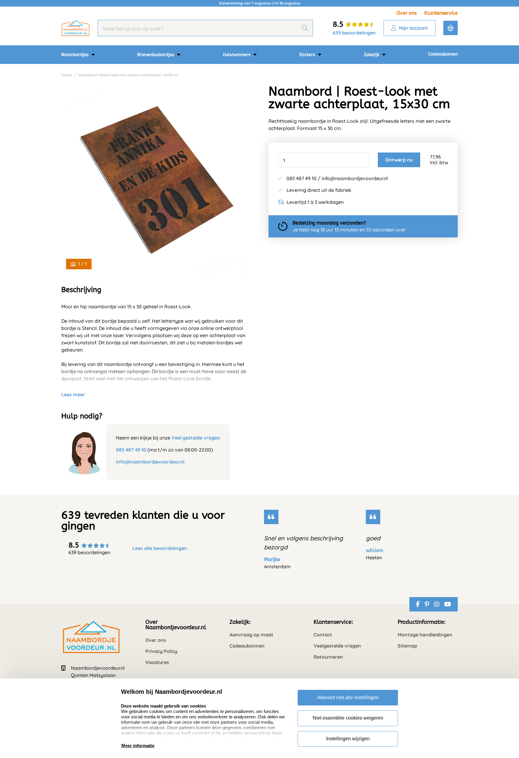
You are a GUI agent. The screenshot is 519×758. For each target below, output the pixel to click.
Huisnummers (237, 54)
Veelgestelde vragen (337, 646)
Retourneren (328, 657)
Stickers (307, 54)
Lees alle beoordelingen (159, 548)
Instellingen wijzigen (348, 738)
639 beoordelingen (354, 33)
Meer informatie (137, 745)
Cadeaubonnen (443, 54)
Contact (323, 635)
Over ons (406, 13)
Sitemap (407, 646)
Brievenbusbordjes (156, 54)
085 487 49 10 (131, 450)
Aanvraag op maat (251, 635)
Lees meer (73, 394)
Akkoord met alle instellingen (348, 697)
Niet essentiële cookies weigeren (348, 717)
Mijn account (413, 28)
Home (66, 75)
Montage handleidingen (425, 635)
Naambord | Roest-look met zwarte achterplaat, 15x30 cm (128, 75)
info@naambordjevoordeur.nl (150, 462)
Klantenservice (441, 13)
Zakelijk (372, 54)
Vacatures (157, 662)
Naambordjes (75, 54)
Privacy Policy (161, 651)
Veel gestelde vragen (195, 438)
